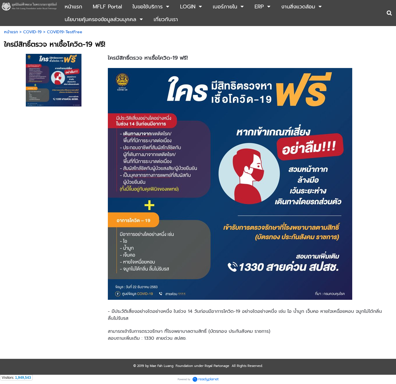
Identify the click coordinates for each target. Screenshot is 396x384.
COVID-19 (32, 32)
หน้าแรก (11, 32)
